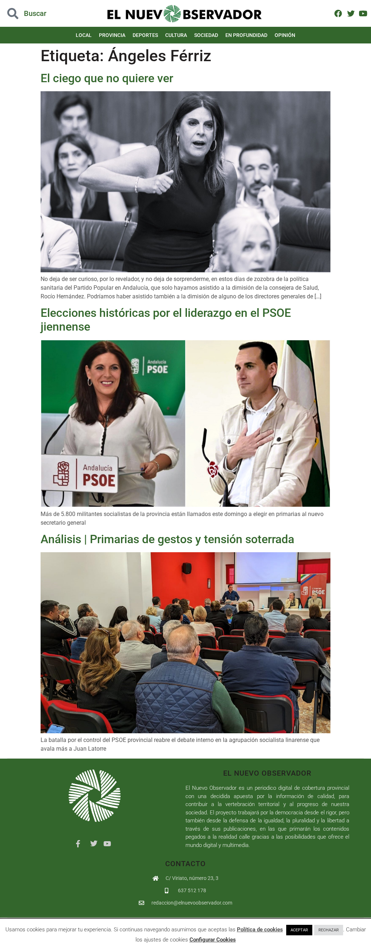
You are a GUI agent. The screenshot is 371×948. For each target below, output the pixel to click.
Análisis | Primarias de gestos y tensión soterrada (167, 539)
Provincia (112, 35)
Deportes (145, 35)
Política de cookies (260, 929)
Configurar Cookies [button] (212, 939)
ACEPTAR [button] (299, 930)
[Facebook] (338, 13)
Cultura (176, 35)
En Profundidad (246, 35)
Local (84, 35)
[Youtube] (363, 13)
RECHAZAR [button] (328, 930)
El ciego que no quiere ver (107, 78)
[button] (37, 13)
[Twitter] (350, 13)
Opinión (285, 35)
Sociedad (206, 35)
